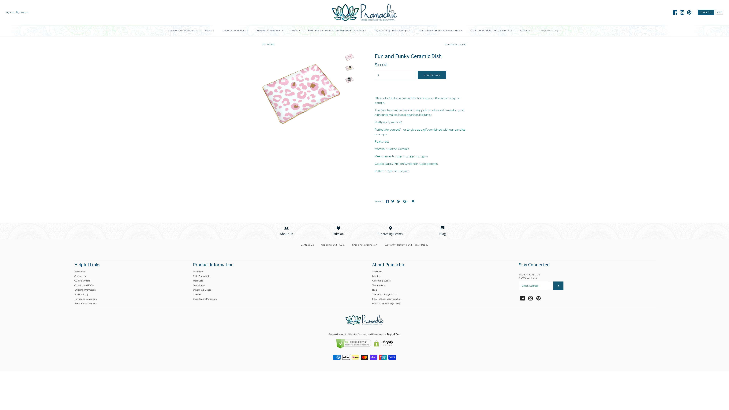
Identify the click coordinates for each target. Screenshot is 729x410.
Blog (374, 290)
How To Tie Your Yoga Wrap (386, 303)
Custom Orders (82, 280)
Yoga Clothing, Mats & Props (392, 30)
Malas (209, 30)
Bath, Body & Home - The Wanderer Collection (337, 30)
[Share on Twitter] (392, 201)
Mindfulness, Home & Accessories (440, 30)
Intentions (198, 271)
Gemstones (199, 285)
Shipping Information (364, 245)
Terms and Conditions (85, 299)
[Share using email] (413, 201)
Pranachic (342, 334)
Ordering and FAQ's (333, 245)
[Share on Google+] (405, 201)
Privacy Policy (81, 294)
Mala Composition (202, 276)
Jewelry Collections (235, 30)
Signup (10, 12)
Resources (79, 271)
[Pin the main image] (398, 201)
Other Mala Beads (202, 290)
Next (463, 44)
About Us (377, 271)
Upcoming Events (381, 280)
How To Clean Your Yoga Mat (386, 299)
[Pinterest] (689, 12)
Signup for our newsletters (529, 276)
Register (545, 30)
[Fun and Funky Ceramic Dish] (302, 55)
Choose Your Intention (182, 30)
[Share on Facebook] (387, 201)
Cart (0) (706, 12)
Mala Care (198, 280)
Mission (376, 276)
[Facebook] (675, 12)
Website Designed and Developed (365, 334)
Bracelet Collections (269, 30)
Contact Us (307, 245)
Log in (557, 30)
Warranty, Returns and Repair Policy (406, 245)
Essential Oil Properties (205, 299)
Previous (451, 44)
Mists (295, 30)
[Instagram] (682, 12)
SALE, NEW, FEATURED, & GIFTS (491, 30)
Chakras (197, 294)
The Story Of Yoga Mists (384, 294)
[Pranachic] (364, 6)
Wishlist (526, 30)
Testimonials (378, 285)
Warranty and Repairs (85, 303)
